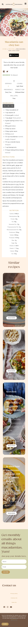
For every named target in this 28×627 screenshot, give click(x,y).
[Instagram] (7, 607)
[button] (2, 4)
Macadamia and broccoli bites (13, 286)
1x (4, 106)
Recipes (12, 49)
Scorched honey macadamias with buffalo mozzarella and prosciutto (14, 401)
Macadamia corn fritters (12, 341)
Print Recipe (14, 55)
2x (8, 106)
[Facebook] (4, 607)
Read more (14, 619)
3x (12, 106)
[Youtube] (11, 607)
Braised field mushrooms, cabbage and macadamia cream (13, 473)
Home (4, 49)
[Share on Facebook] (4, 71)
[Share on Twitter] (7, 71)
